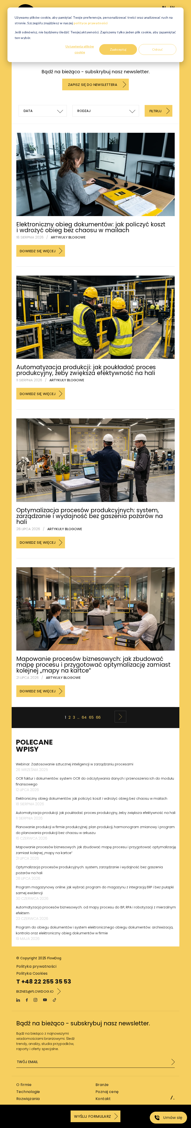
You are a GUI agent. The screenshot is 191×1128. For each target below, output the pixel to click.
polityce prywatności (91, 23)
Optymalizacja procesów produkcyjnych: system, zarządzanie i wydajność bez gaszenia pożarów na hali (89, 516)
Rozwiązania (28, 1098)
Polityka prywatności (36, 966)
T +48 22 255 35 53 (43, 982)
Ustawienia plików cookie (79, 49)
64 (84, 717)
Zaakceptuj (118, 49)
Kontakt (103, 1098)
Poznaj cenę (107, 1091)
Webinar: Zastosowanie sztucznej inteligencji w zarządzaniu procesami (74, 764)
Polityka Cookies (32, 973)
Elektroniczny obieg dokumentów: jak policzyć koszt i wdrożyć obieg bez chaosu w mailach (90, 227)
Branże (102, 1084)
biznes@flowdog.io (35, 991)
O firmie (23, 1084)
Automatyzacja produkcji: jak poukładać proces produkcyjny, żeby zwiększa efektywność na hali (86, 370)
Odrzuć (157, 49)
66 (98, 717)
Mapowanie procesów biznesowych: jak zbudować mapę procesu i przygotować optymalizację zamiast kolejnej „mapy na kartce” (93, 665)
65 (91, 717)
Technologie (28, 1091)
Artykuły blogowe (68, 237)
